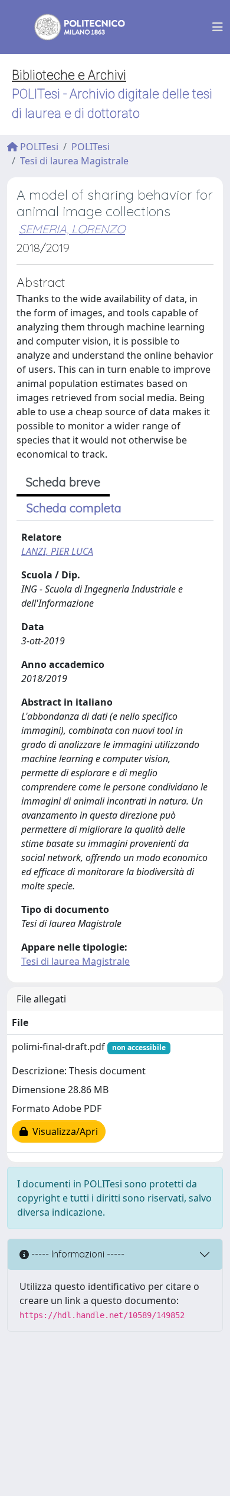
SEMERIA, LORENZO (72, 228)
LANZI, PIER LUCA (57, 551)
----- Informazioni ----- (76, 1254)
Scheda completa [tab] (74, 508)
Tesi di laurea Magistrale (74, 160)
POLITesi (38, 146)
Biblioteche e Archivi (69, 75)
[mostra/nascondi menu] (217, 27)
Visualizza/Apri (63, 1131)
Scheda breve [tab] (63, 482)
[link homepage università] (72, 27)
